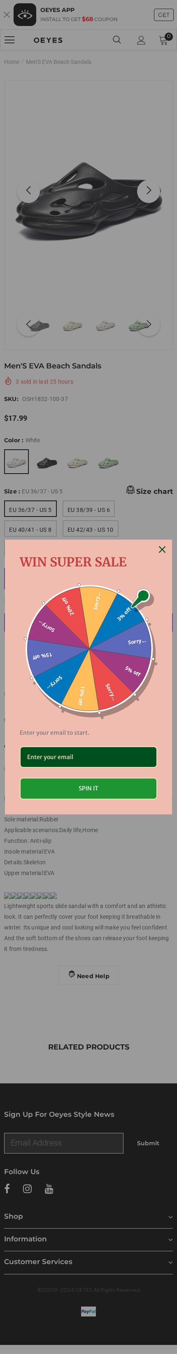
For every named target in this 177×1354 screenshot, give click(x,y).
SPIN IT (88, 788)
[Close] (162, 549)
